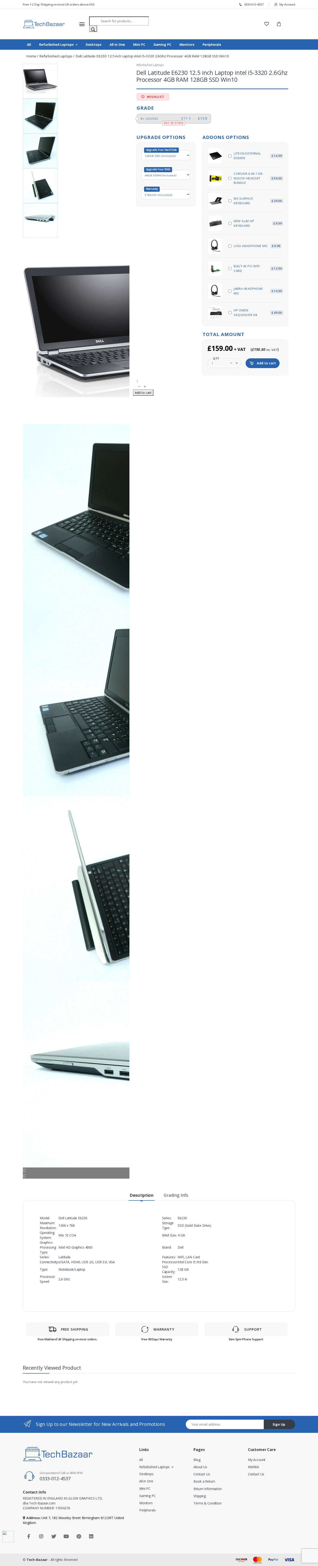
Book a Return (204, 1481)
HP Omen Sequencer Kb (258, 312)
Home (31, 56)
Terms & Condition (207, 1503)
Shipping (199, 1496)
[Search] (93, 29)
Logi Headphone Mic (257, 246)
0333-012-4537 (254, 4)
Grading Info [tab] (176, 1195)
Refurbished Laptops (56, 44)
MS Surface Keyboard (258, 200)
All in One (117, 44)
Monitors (186, 44)
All (29, 44)
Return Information (207, 1489)
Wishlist (155, 97)
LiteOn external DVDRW (258, 155)
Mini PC (139, 44)
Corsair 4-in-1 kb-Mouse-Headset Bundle (258, 178)
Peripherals (212, 44)
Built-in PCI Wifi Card (258, 268)
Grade (145, 108)
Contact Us (201, 1474)
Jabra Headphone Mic (258, 291)
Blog (196, 1459)
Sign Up (279, 1424)
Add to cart (266, 363)
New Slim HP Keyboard (258, 223)
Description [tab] (141, 1195)
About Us (200, 1467)
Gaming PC (162, 44)
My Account (287, 4)
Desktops (93, 44)
